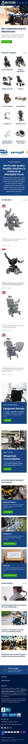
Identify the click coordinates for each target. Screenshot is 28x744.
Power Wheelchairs (7, 70)
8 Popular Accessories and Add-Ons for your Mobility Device (12, 631)
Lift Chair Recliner (7, 106)
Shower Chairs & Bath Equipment (7, 142)
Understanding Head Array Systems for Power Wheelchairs (14, 606)
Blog (23, 739)
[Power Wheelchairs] (7, 62)
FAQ (20, 739)
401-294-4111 (5, 719)
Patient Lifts (7, 124)
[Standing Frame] (21, 116)
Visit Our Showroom (14, 739)
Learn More (7, 420)
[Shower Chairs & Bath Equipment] (7, 133)
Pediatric (21, 89)
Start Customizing (6, 41)
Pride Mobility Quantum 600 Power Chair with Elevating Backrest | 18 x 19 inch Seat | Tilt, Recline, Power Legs (13, 370)
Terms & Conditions (12, 740)
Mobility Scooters (7, 89)
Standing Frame (21, 124)
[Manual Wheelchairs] (21, 62)
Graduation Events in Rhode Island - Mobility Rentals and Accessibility (14, 655)
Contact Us (8, 739)
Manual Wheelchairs (21, 70)
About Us (3, 739)
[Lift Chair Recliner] (7, 98)
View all (25, 52)
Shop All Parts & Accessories (21, 142)
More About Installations (9, 543)
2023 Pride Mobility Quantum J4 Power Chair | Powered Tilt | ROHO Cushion (13, 326)
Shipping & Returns (4, 740)
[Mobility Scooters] (7, 81)
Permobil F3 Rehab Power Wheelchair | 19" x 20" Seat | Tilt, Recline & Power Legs (14, 239)
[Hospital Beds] (21, 98)
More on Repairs (7, 512)
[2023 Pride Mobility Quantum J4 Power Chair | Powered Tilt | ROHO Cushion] (14, 306)
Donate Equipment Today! (10, 575)
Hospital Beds (20, 106)
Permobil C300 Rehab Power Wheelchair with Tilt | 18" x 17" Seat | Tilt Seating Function (13, 283)
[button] (23, 2)
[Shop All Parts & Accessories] (21, 133)
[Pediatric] (21, 81)
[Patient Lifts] (7, 116)
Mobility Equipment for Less (9, 737)
